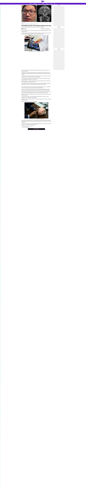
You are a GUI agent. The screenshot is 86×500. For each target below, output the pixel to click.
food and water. (34, 97)
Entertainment (35, 3)
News (30, 3)
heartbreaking (37, 120)
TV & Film (43, 3)
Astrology (47, 3)
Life (39, 3)
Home (22, 22)
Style (54, 3)
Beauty (51, 3)
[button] (50, 28)
